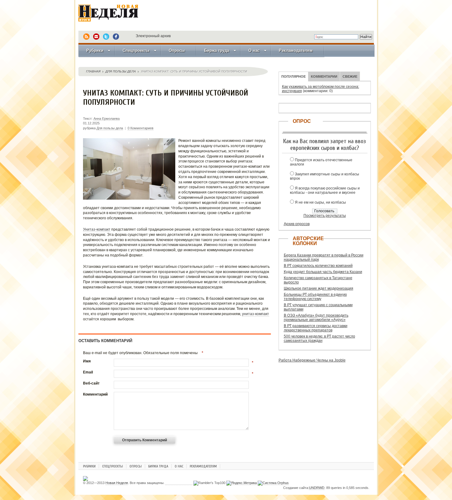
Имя (87, 361)
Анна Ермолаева (106, 118)
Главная (93, 71)
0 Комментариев (140, 128)
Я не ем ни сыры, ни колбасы (320, 202)
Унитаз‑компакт (96, 229)
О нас (254, 50)
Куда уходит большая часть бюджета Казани (323, 272)
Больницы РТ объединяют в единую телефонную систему (315, 296)
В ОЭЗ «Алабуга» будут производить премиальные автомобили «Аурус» (316, 317)
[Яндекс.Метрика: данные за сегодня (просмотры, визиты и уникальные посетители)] (241, 483)
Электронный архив (153, 36)
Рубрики (94, 50)
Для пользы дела (120, 71)
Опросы (177, 50)
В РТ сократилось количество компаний (318, 266)
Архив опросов (297, 224)
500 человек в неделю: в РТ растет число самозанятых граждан (319, 338)
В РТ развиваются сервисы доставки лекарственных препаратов (315, 328)
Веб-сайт (91, 383)
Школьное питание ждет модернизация (318, 288)
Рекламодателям (296, 50)
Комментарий (95, 394)
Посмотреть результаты (324, 215)
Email (88, 372)
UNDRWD (316, 488)
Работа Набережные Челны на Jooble (312, 360)
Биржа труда (216, 50)
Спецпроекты (136, 50)
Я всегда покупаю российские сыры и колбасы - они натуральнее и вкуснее (325, 190)
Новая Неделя (116, 17)
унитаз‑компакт (255, 314)
